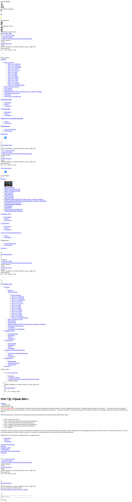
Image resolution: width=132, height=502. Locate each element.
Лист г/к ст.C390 (13, 78)
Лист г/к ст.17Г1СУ (14, 70)
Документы (7, 106)
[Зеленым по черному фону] (1, 19)
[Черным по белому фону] (1, 11)
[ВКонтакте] (5, 138)
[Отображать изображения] (2, 22)
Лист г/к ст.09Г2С (13, 77)
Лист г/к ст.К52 (12, 72)
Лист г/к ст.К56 (12, 74)
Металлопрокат (9, 62)
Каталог (3, 59)
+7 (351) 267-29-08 (9, 35)
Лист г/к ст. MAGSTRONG (16, 85)
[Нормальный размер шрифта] (2, 5)
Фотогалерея (8, 131)
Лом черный (8, 88)
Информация (5, 126)
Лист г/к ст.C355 (13, 82)
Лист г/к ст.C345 (13, 80)
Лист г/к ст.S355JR (13, 83)
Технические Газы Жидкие (12, 96)
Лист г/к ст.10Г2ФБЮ (14, 67)
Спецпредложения (10, 129)
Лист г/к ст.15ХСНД (14, 65)
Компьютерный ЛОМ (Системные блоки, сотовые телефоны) (23, 91)
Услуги (6, 104)
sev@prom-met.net (6, 43)
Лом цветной (8, 90)
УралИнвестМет (6, 99)
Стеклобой (7, 95)
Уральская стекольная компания (10, 451)
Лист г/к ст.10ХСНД (14, 64)
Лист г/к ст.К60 (12, 75)
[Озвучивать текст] (2, 28)
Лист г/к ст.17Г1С (13, 69)
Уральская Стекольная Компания (12, 118)
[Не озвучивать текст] (2, 30)
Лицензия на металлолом (12, 93)
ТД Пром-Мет (5, 109)
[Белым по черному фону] (1, 13)
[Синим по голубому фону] (1, 15)
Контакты (4, 134)
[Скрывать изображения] (2, 24)
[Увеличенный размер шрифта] (2, 7)
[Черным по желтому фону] (1, 17)
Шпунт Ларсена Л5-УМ (11, 86)
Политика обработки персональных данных (14, 489)
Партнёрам (7, 102)
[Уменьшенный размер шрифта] (1, 3)
